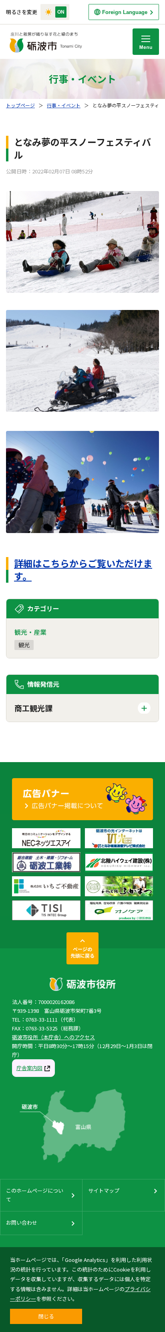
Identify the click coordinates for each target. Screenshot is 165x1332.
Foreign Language (124, 12)
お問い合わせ (21, 1222)
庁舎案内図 (29, 1068)
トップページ (20, 105)
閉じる (46, 1316)
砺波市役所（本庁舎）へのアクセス (53, 1037)
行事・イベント (63, 105)
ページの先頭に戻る (82, 952)
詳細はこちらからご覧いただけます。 (83, 569)
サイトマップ (103, 1190)
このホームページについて (34, 1195)
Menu (146, 41)
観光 (24, 645)
